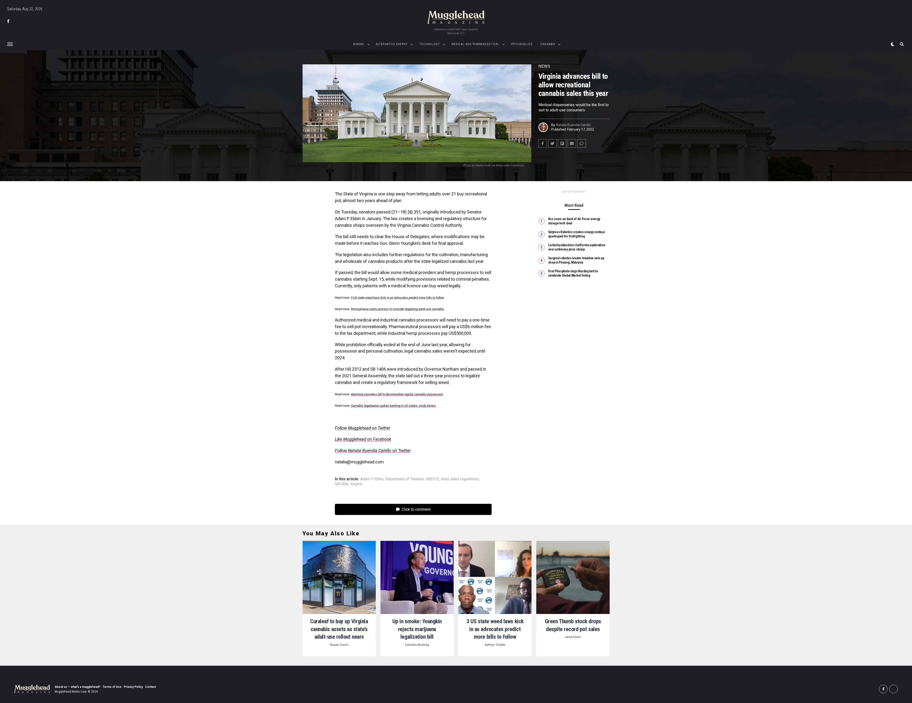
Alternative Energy (392, 44)
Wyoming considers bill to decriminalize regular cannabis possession (397, 394)
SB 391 (414, 211)
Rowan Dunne (339, 644)
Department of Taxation (404, 479)
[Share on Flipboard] (562, 143)
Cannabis (547, 44)
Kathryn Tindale (495, 644)
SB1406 (341, 484)
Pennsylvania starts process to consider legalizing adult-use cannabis (397, 309)
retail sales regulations (460, 479)
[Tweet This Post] (552, 143)
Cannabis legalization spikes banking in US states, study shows (393, 405)
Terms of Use (112, 687)
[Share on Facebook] (542, 143)
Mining (358, 44)
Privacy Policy (133, 687)
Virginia (356, 484)
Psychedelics (521, 44)
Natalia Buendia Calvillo (573, 125)
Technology (429, 44)
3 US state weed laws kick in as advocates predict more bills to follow (397, 297)
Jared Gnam (573, 637)
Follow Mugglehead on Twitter (362, 427)
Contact (150, 687)
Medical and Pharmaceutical (475, 44)
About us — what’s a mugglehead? (77, 687)
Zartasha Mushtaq (417, 644)
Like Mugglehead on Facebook (363, 439)
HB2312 (432, 479)
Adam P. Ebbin (372, 479)
